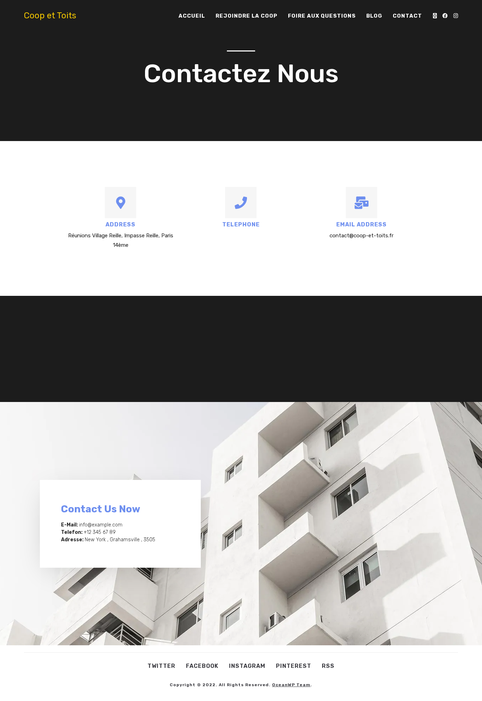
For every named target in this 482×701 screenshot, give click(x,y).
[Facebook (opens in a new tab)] (445, 16)
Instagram (247, 666)
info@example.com (100, 525)
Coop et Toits (50, 15)
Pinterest (293, 666)
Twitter (161, 666)
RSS (328, 666)
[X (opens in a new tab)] (435, 16)
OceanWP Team (291, 684)
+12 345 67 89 (100, 532)
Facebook (202, 666)
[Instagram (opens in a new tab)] (456, 16)
